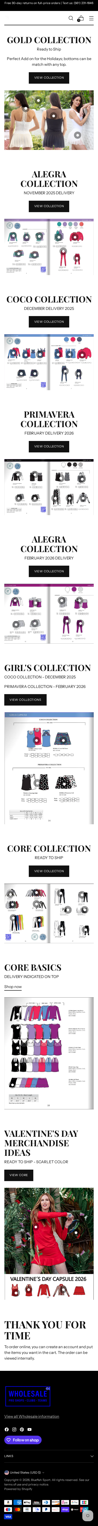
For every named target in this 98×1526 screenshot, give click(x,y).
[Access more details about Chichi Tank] (17, 1047)
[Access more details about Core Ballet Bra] (84, 910)
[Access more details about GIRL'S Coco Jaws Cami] (36, 740)
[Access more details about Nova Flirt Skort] (16, 624)
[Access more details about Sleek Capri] (39, 920)
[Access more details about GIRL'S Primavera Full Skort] (64, 784)
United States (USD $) (25, 1472)
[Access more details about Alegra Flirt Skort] (18, 253)
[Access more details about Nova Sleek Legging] (66, 621)
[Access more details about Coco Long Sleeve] (13, 353)
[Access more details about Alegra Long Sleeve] (13, 236)
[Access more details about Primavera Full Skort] (35, 498)
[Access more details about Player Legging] (60, 893)
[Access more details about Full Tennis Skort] (12, 1085)
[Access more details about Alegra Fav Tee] (39, 236)
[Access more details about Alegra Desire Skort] (34, 254)
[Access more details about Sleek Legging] (13, 918)
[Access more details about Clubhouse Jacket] (36, 904)
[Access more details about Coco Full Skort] (21, 373)
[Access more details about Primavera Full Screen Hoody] (82, 479)
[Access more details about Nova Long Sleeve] (15, 600)
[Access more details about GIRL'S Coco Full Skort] (63, 740)
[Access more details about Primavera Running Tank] (60, 478)
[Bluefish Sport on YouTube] (30, 1430)
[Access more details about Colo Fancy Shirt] (70, 354)
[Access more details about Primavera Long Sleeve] (18, 475)
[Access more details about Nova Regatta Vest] (61, 600)
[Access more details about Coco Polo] (58, 354)
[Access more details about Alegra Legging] (63, 251)
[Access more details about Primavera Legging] (55, 498)
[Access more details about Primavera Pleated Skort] (19, 498)
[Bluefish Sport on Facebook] (7, 1430)
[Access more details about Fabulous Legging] (61, 928)
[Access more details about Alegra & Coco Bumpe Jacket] (75, 237)
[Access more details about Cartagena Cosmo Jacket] (63, 1290)
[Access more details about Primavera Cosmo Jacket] (83, 498)
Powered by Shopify (18, 1489)
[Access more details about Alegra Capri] (77, 258)
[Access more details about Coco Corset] (40, 354)
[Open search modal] (71, 18)
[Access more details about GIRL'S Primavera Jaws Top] (37, 783)
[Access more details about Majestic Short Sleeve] (17, 1027)
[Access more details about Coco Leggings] (65, 371)
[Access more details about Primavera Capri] (69, 498)
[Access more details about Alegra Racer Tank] (26, 237)
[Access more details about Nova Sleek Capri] (80, 623)
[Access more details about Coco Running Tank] (25, 355)
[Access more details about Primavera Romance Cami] (35, 474)
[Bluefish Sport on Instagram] (15, 1430)
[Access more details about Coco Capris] (78, 373)
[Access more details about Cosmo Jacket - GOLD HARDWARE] (38, 100)
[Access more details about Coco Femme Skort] (35, 373)
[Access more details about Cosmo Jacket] (36, 892)
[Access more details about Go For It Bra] (67, 909)
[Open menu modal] (91, 18)
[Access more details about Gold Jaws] (25, 108)
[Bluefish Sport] (6, 18)
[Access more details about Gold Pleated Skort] (78, 135)
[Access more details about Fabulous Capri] (85, 929)
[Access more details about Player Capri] (82, 895)
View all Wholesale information (31, 1416)
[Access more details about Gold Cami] (53, 116)
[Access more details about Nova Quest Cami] (35, 603)
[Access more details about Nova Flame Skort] (35, 623)
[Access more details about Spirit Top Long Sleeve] (18, 1014)
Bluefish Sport (40, 1480)
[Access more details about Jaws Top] (16, 1064)
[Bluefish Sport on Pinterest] (22, 1430)
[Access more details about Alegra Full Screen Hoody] (59, 237)
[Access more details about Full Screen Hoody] (12, 904)
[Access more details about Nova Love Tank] (79, 600)
